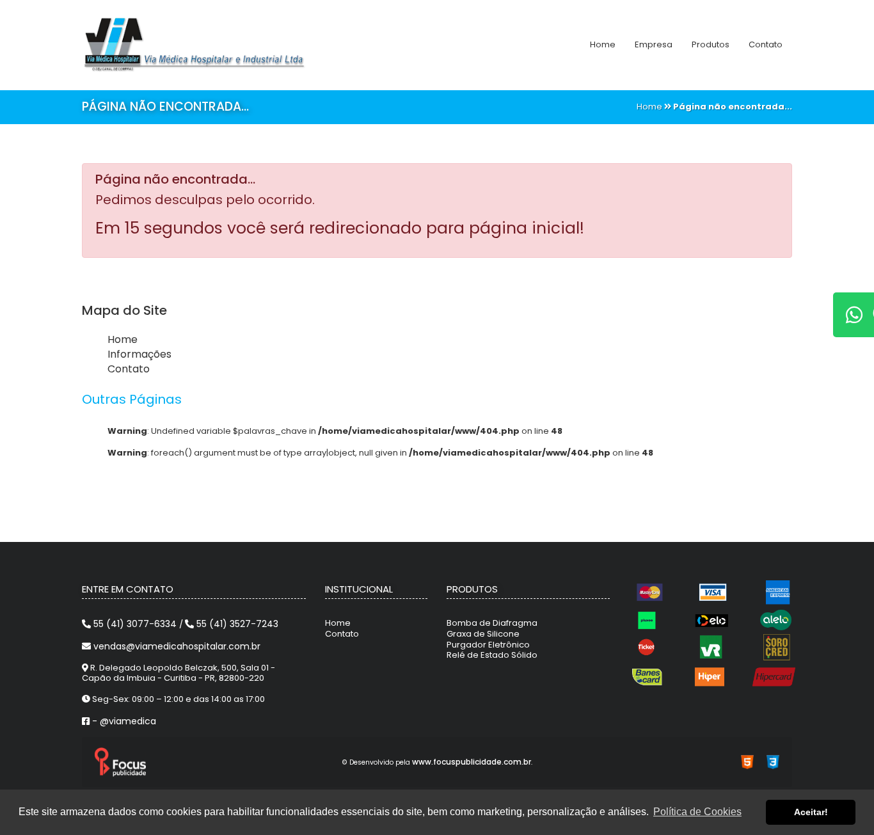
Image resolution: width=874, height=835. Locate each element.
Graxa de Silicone (483, 634)
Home (603, 44)
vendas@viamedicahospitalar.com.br (175, 646)
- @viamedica (123, 721)
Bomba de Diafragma (492, 623)
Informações (139, 354)
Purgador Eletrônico (488, 645)
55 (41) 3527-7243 (236, 623)
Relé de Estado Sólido (492, 655)
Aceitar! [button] (811, 812)
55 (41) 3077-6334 (135, 623)
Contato (766, 44)
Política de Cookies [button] (697, 811)
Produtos (710, 44)
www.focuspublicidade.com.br (471, 761)
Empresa (653, 44)
